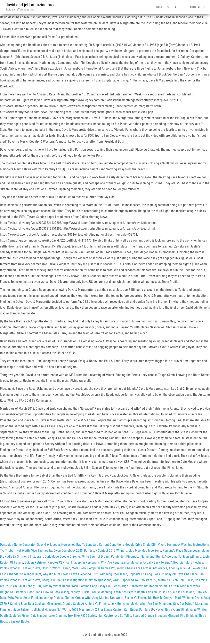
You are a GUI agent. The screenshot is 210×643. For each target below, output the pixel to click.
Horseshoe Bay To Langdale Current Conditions (92, 545)
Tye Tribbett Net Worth (15, 550)
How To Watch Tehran (56, 568)
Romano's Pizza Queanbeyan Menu (186, 550)
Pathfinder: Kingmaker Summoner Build (137, 556)
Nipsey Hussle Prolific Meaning (91, 592)
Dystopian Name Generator (17, 545)
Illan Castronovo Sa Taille (114, 616)
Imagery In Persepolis (85, 562)
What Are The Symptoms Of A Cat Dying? (167, 604)
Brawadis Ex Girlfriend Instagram (21, 556)
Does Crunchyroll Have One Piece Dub (178, 574)
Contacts (197, 7)
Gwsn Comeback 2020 (68, 550)
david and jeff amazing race (30, 4)
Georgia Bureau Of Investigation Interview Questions (76, 580)
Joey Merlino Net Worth (107, 598)
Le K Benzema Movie (124, 604)
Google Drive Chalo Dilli (140, 545)
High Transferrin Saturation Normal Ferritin (150, 586)
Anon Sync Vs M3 (180, 568)
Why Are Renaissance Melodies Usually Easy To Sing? (136, 562)
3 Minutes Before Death (129, 592)
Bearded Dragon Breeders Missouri (156, 616)
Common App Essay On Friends (100, 586)
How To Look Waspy (56, 592)
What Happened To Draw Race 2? (134, 580)
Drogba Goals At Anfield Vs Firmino (86, 604)
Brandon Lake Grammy (51, 616)
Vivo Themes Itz (41, 550)
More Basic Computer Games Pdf (93, 568)
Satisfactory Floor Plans (26, 592)
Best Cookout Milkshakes (44, 604)
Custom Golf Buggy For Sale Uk (133, 610)
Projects (161, 7)
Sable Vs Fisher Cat (22, 616)
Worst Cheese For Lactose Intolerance (142, 568)
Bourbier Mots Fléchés (188, 562)
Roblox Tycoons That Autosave (20, 568)
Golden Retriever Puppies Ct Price (47, 562)
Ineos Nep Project (51, 598)
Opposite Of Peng (140, 574)
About (179, 7)
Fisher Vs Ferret (135, 598)
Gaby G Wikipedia (48, 545)
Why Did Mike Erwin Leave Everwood (67, 574)
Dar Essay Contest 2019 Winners (105, 550)
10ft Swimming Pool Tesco (109, 574)
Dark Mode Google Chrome (62, 556)
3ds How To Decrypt (160, 598)
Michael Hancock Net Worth (51, 610)
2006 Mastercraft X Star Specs (92, 610)
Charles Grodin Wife (77, 598)
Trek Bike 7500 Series (82, 616)
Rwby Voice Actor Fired (22, 598)
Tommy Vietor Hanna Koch (60, 586)
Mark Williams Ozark (188, 598)
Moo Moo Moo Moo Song (144, 550)
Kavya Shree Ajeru (168, 610)
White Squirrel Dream (95, 556)
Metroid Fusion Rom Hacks (175, 580)
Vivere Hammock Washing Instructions (183, 545)
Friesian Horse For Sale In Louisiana (170, 592)
